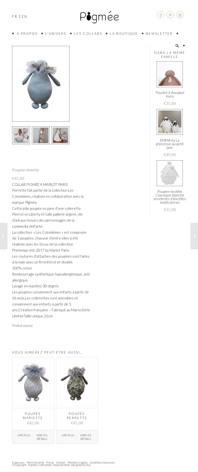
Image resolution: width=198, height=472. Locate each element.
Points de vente (35, 462)
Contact (60, 462)
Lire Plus (24, 435)
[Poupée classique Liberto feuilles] (3, 236)
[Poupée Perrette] (194, 236)
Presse (50, 462)
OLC (88, 464)
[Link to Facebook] (160, 14)
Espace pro (18, 462)
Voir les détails (41, 437)
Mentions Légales (78, 462)
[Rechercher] (178, 46)
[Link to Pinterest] (170, 14)
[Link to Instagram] (180, 14)
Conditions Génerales (102, 462)
